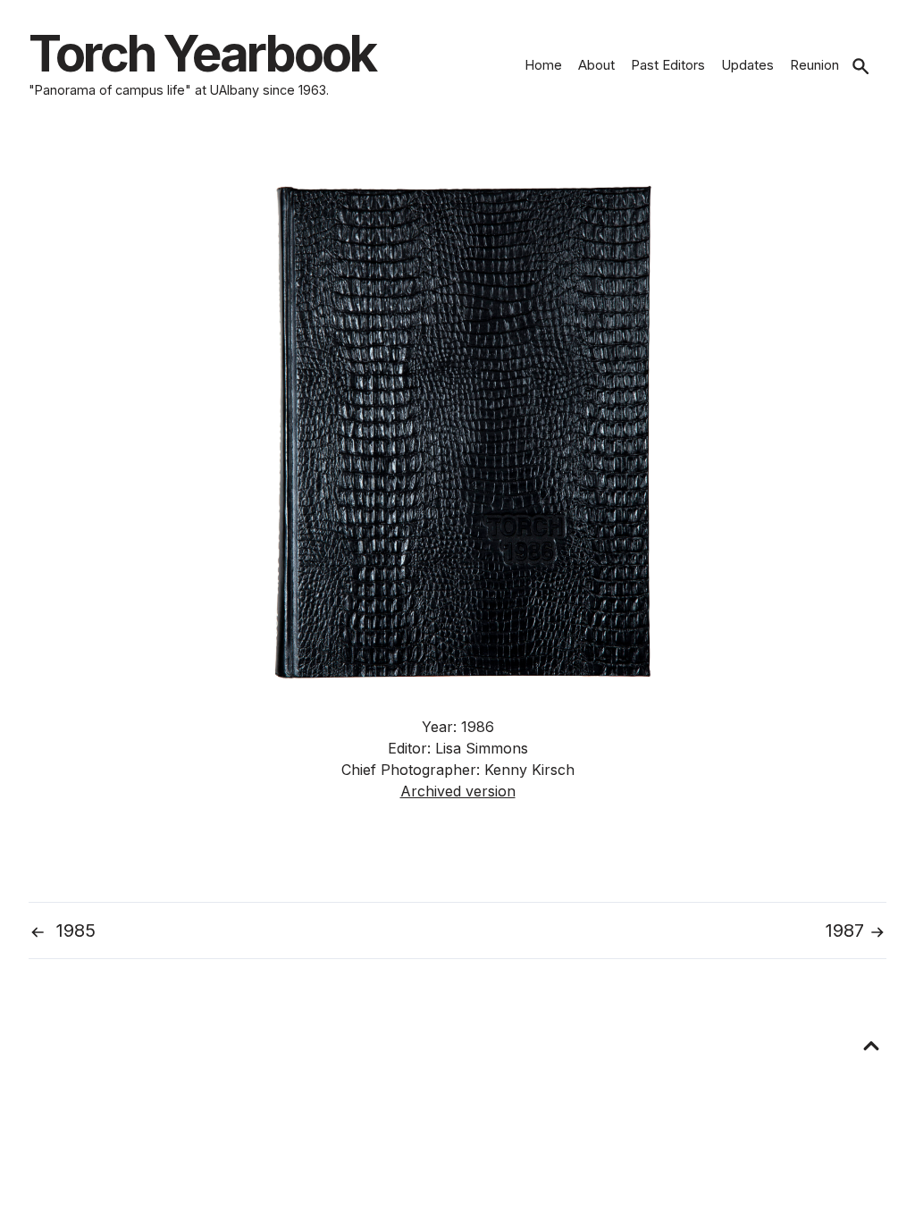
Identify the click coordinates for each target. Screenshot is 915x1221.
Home (543, 64)
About (596, 64)
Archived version (458, 791)
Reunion (814, 64)
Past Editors (668, 64)
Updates (747, 64)
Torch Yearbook (202, 53)
